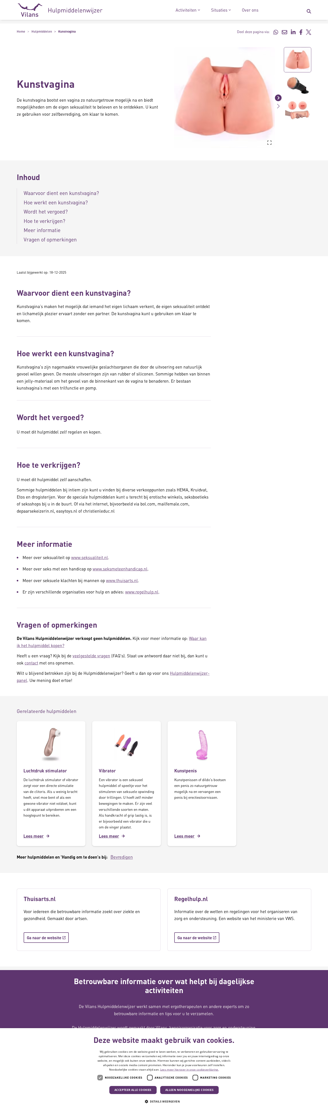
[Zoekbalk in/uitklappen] (308, 10)
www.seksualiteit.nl (89, 557)
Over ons (250, 10)
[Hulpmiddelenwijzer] (60, 10)
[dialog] (164, 1069)
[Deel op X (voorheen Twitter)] (308, 31)
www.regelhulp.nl (141, 592)
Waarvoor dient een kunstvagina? (61, 193)
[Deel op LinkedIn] (293, 31)
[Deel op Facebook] (301, 31)
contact (31, 663)
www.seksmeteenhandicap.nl (120, 569)
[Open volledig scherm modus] (269, 142)
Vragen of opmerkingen (50, 239)
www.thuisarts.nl (122, 580)
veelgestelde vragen (91, 655)
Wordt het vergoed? (46, 211)
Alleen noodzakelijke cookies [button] (189, 1090)
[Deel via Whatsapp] (275, 31)
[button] (170, 97)
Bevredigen (121, 857)
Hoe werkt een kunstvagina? (56, 202)
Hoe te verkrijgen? (44, 221)
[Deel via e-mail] (284, 31)
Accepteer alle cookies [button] (133, 1090)
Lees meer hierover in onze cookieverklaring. (189, 1069)
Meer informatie (42, 230)
